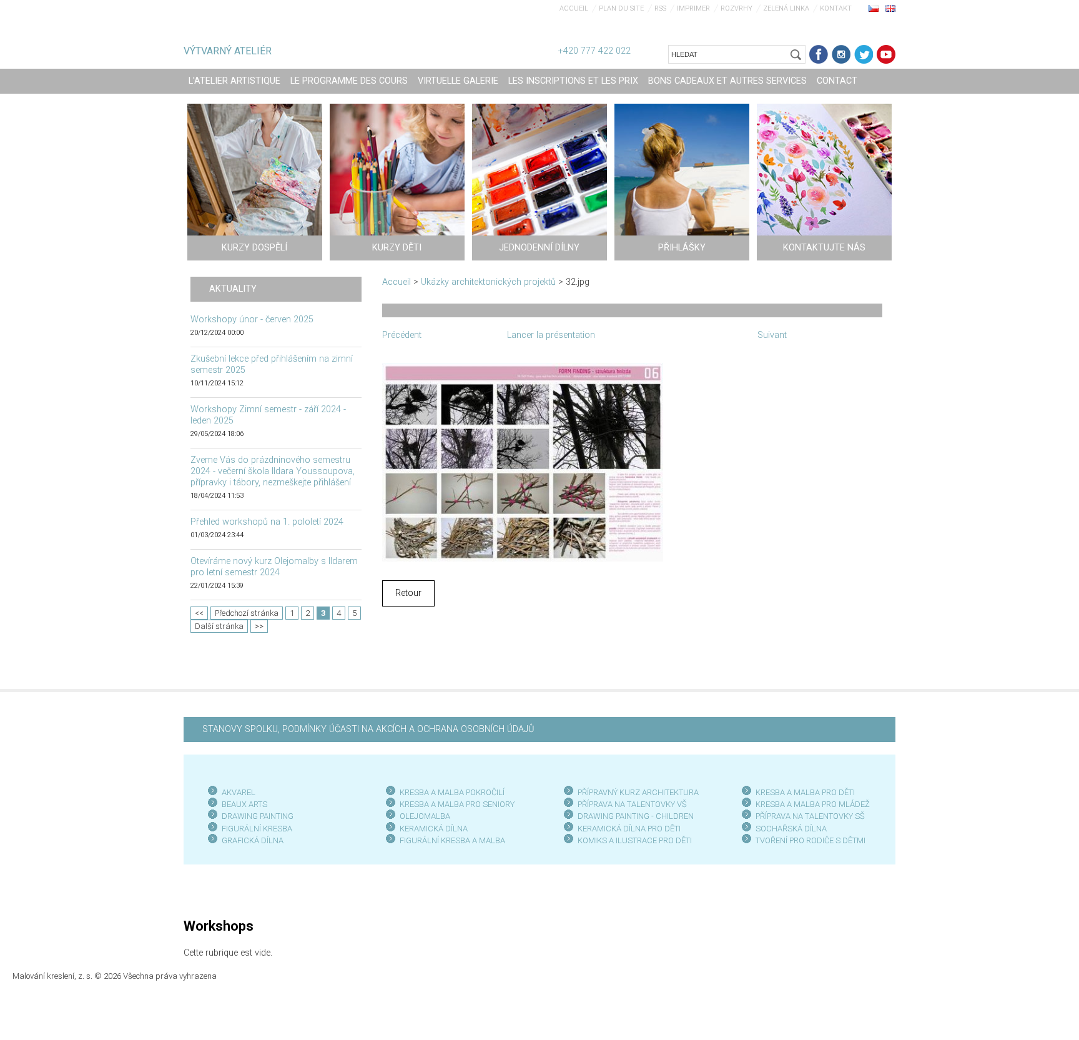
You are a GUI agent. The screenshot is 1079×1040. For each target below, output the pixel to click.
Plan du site (621, 8)
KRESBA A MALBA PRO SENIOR (455, 804)
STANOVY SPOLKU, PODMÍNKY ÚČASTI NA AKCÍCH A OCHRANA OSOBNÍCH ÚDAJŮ (368, 729)
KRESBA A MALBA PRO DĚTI (805, 792)
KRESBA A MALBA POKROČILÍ (452, 792)
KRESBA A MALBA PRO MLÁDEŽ (813, 804)
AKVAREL (238, 792)
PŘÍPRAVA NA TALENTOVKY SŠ (810, 816)
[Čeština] (874, 8)
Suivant (772, 335)
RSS (660, 8)
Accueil (573, 8)
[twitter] (863, 54)
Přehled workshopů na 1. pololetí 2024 (266, 522)
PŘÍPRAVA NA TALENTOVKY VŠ (632, 804)
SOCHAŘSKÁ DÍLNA (791, 828)
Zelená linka (786, 8)
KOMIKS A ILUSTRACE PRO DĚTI (635, 840)
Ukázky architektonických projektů (488, 282)
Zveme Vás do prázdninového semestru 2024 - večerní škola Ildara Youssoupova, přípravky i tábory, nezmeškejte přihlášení (272, 471)
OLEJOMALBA (425, 816)
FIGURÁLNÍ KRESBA (257, 828)
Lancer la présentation (551, 335)
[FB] (818, 54)
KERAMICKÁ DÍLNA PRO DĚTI (629, 828)
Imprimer (693, 8)
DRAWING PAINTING (257, 816)
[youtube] (886, 54)
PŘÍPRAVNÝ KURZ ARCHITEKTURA (638, 792)
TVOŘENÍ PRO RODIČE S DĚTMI (810, 840)
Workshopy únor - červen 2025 (251, 319)
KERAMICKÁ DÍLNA (434, 828)
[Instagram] (841, 54)
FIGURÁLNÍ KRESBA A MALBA (452, 840)
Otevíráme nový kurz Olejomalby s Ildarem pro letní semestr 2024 (274, 567)
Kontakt (836, 8)
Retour (408, 593)
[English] (890, 8)
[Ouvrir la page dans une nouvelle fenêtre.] (522, 461)
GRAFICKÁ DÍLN (250, 840)
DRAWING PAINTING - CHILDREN (636, 816)
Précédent (401, 335)
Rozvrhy (736, 8)
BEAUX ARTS (244, 804)
